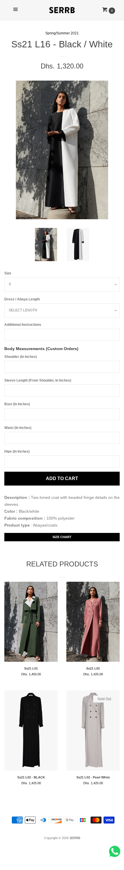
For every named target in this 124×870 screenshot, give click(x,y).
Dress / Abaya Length (22, 299)
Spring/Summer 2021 (62, 33)
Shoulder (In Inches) (20, 357)
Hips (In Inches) (17, 451)
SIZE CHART (62, 537)
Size (7, 273)
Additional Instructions (22, 325)
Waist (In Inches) (17, 428)
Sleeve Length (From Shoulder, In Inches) (37, 380)
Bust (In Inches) (17, 404)
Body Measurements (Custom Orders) (41, 348)
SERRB (74, 838)
